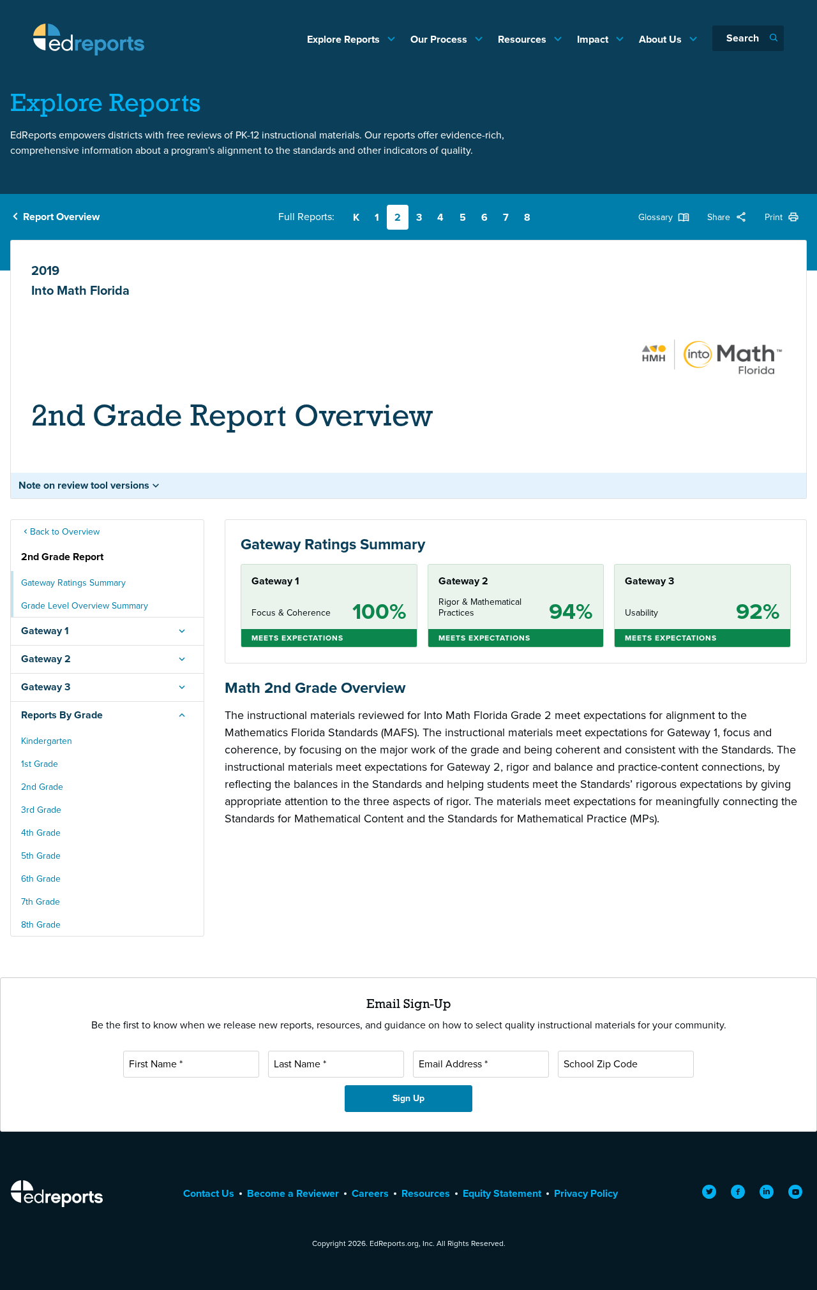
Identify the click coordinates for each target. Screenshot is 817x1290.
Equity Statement (502, 1193)
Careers (370, 1193)
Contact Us (208, 1193)
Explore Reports (344, 39)
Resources (523, 39)
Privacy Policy (586, 1193)
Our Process (440, 39)
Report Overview (61, 216)
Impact (594, 39)
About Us (661, 39)
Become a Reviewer (293, 1193)
